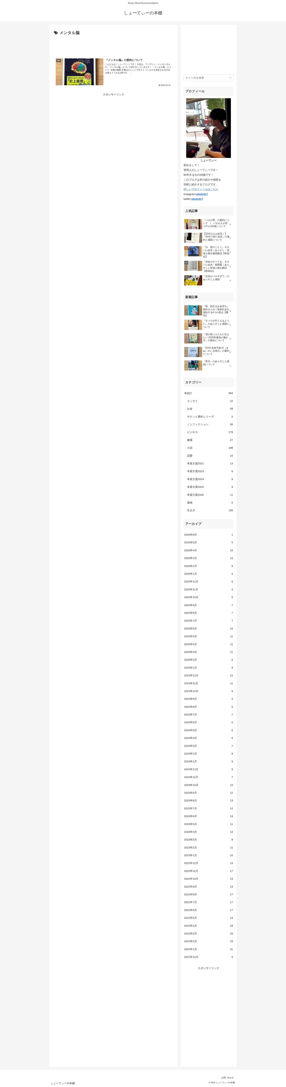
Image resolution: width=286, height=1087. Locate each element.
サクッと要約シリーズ (210, 416)
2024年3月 (208, 745)
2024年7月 (208, 714)
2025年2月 (208, 659)
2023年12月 (208, 769)
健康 (210, 440)
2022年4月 (208, 925)
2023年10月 (208, 785)
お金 (210, 408)
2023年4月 (208, 831)
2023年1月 (208, 855)
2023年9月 (208, 792)
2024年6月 (208, 722)
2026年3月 (208, 558)
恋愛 (210, 455)
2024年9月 (208, 698)
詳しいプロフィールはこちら (201, 189)
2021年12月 (208, 956)
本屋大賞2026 (210, 494)
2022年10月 (208, 878)
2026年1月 (208, 573)
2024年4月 (208, 738)
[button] (230, 77)
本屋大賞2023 (210, 471)
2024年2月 (208, 753)
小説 (210, 447)
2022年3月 (208, 933)
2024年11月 (208, 683)
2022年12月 (208, 863)
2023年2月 (208, 847)
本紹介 (208, 393)
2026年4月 (208, 550)
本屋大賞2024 (210, 479)
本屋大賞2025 (210, 486)
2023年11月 (208, 777)
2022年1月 (208, 949)
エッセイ (210, 400)
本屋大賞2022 (210, 463)
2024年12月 (208, 675)
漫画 (210, 502)
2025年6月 (208, 628)
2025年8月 (208, 612)
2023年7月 (208, 808)
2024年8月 (208, 706)
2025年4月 (208, 644)
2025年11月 (208, 589)
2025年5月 (208, 636)
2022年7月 (208, 902)
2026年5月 (208, 542)
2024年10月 (208, 691)
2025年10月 (208, 597)
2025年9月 (208, 605)
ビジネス (210, 432)
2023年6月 (208, 816)
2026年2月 (208, 566)
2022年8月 (208, 894)
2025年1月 (208, 667)
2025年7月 (208, 620)
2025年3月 (208, 652)
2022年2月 (208, 941)
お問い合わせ (227, 1077)
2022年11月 (208, 871)
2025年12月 (208, 581)
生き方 (210, 510)
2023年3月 (208, 839)
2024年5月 (208, 730)
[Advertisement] (113, 44)
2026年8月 (208, 534)
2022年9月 (208, 886)
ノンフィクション (210, 424)
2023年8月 (208, 800)
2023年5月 (208, 824)
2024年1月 (208, 761)
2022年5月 (208, 917)
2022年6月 (208, 910)
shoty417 (202, 194)
